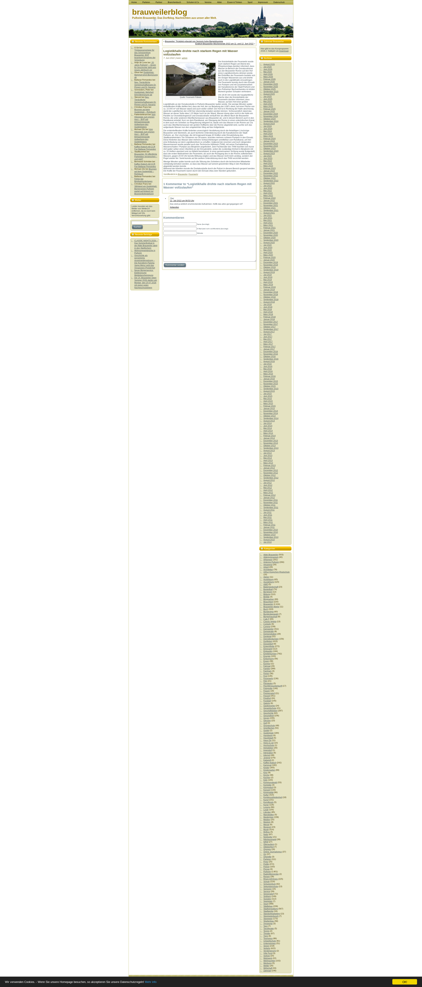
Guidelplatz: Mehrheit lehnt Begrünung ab (146, 75)
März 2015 (268, 403)
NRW (265, 842)
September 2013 (270, 448)
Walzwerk (267, 958)
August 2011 (269, 510)
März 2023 (268, 166)
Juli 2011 (267, 512)
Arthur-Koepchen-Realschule (276, 572)
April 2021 (268, 223)
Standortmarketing (271, 914)
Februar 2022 (269, 198)
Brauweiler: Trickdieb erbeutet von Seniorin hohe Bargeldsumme (194, 41)
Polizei (266, 867)
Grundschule (269, 725)
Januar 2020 (269, 260)
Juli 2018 (267, 304)
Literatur (267, 812)
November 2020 (270, 235)
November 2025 (270, 86)
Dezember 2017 (270, 322)
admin (184, 58)
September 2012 (270, 478)
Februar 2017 (269, 346)
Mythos (266, 832)
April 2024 (268, 134)
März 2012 (268, 493)
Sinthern (267, 896)
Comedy (267, 624)
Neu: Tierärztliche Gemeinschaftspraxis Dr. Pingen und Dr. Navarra (145, 84)
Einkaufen (267, 651)
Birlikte (266, 597)
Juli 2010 (267, 542)
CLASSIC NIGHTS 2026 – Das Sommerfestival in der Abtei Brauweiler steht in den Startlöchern (146, 244)
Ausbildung (268, 579)
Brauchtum (268, 602)
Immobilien (268, 748)
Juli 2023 (267, 156)
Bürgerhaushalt (270, 616)
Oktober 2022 (269, 178)
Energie (267, 656)
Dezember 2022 (270, 173)
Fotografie (267, 688)
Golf (265, 723)
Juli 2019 (267, 275)
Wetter (266, 966)
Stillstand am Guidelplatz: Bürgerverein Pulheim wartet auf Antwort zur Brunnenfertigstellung (145, 190)
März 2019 (268, 285)
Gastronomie (269, 706)
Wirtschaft (267, 968)
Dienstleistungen (271, 639)
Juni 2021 (267, 218)
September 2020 (270, 240)
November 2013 (270, 443)
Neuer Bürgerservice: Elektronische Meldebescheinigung (143, 272)
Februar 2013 (269, 465)
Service (266, 891)
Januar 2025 (269, 111)
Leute (266, 810)
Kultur (266, 795)
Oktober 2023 (269, 148)
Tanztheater (268, 928)
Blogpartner (268, 599)
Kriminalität (268, 792)
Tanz (265, 926)
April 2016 (268, 371)
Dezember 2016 (270, 351)
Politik (266, 864)
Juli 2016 (267, 364)
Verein (266, 946)
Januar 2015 (269, 408)
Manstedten (268, 815)
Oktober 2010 (269, 535)
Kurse (266, 805)
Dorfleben (267, 641)
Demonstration (270, 634)
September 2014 (270, 418)
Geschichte (268, 713)
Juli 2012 (267, 483)
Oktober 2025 (269, 89)
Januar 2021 (269, 230)
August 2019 (269, 272)
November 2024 (270, 116)
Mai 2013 (267, 458)
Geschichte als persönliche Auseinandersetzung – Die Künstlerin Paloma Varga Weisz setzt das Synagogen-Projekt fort (144, 261)
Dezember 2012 (270, 470)
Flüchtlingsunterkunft (272, 686)
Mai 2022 (267, 190)
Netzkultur (267, 837)
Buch (265, 609)
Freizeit (266, 696)
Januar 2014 (269, 438)
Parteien (267, 859)
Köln (265, 780)
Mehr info (150, 982)
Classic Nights (269, 621)
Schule (266, 881)
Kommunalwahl (270, 782)
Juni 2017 (267, 337)
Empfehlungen (270, 654)
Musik (266, 829)
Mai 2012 (267, 488)
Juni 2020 (267, 247)
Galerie (266, 703)
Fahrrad (267, 666)
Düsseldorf (268, 644)
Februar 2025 (269, 109)
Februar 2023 (269, 168)
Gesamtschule (269, 708)
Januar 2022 (269, 200)
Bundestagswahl (270, 614)
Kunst (266, 800)
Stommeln (267, 919)
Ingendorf (267, 750)
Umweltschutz (269, 941)
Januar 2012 (269, 497)
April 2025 (268, 104)
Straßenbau (268, 921)
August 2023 (269, 153)
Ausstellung (268, 582)
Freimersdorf (269, 693)
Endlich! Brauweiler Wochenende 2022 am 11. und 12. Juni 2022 (224, 44)
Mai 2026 (267, 72)
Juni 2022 (267, 188)
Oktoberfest (268, 847)
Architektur (268, 569)
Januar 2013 (269, 468)
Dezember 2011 (270, 500)
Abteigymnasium (270, 557)
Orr (264, 854)
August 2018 (269, 302)
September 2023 (270, 151)
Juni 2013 (267, 455)
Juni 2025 (267, 99)
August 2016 (269, 361)
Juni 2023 (267, 158)
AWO (265, 584)
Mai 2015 (267, 398)
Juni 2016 (267, 366)
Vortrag (266, 956)
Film (265, 681)
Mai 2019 (267, 280)
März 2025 (268, 106)
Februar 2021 (269, 228)
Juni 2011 (267, 515)
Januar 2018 (269, 319)
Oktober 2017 (269, 327)
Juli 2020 (267, 245)
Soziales (267, 899)
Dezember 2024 (270, 114)
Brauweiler (182, 174)
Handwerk (268, 735)
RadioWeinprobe (271, 874)
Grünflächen (268, 728)
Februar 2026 (269, 79)
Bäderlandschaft (270, 587)
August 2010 (269, 540)
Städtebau (268, 906)
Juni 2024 (267, 129)
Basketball (268, 589)
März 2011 (268, 522)
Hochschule (268, 745)
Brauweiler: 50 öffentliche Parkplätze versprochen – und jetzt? (145, 156)
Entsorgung (268, 659)
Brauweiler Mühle (271, 607)
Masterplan (268, 817)
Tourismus (268, 938)
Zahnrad (267, 971)
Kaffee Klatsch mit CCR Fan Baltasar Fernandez (145, 148)
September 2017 (270, 329)
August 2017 (269, 332)
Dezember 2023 (270, 143)
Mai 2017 (267, 339)
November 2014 (270, 413)
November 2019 (270, 265)
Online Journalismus (272, 852)
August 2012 (269, 480)
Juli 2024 (267, 126)
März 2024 (268, 136)
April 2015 (268, 401)
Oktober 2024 (269, 119)
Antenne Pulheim (271, 562)
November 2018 (270, 294)
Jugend (266, 758)
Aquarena (267, 564)
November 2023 (270, 146)
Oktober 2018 (269, 297)
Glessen (267, 720)
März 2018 (268, 314)
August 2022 (269, 183)
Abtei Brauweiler (270, 555)
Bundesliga (268, 612)
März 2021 (268, 225)
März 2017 (268, 344)
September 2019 (270, 270)
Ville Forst (267, 953)
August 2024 (269, 124)
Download (283, 51)
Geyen (266, 718)
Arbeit (266, 567)
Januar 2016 (269, 379)
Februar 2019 (269, 287)
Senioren (267, 889)
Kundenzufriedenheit (272, 797)
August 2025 (269, 94)
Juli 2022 (267, 186)
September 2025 (270, 91)
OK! (404, 982)
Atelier (266, 577)
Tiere (265, 936)
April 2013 (268, 460)
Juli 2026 (267, 67)
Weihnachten (269, 961)
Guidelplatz (268, 733)
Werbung (267, 963)
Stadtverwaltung (270, 909)
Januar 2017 (269, 349)
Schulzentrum (269, 884)
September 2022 (270, 181)
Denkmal (267, 636)
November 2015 (270, 384)
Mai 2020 (267, 250)
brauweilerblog (159, 12)
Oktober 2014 (269, 416)
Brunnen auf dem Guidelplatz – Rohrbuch (145, 110)
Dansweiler (268, 629)
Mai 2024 (267, 131)
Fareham (267, 671)
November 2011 (270, 502)
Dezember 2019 (270, 262)
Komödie (267, 785)
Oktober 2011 (269, 505)
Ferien (266, 673)
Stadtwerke (268, 911)
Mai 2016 (267, 369)
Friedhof (267, 698)
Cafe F (266, 619)
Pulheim (267, 871)
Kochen (266, 777)
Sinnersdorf (268, 894)
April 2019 (268, 282)
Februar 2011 (269, 525)
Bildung (266, 594)
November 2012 (270, 473)
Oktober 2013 (269, 445)
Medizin (267, 822)
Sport (265, 904)
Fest (265, 676)
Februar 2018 (269, 317)
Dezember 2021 (270, 203)
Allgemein (267, 560)
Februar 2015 (269, 406)
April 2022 (268, 193)
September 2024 (270, 121)
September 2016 (270, 359)
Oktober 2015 (269, 386)
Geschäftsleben (270, 711)
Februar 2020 (269, 257)
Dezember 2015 (270, 381)
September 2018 (270, 299)
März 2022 (268, 195)
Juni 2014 (267, 426)
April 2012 (268, 490)
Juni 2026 (267, 69)
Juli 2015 (267, 393)
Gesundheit (268, 716)
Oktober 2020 (269, 238)
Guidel (266, 730)
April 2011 (267, 520)
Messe (266, 824)
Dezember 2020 (270, 233)
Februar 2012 (269, 495)
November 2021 (270, 205)
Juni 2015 (267, 396)
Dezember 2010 (270, 530)
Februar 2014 (269, 436)
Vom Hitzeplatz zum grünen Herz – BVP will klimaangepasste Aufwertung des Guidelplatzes (144, 120)
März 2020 (268, 255)
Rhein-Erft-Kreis (270, 879)
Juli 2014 (267, 423)
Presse (266, 869)
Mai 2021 (267, 220)
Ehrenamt (267, 649)
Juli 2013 (267, 453)
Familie (266, 668)
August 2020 (269, 242)
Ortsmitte (267, 857)
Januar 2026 (269, 82)
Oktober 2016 (269, 356)
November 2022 (270, 176)
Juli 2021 (267, 215)
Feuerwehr (193, 174)
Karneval (267, 765)
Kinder (266, 767)
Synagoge (268, 923)
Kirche (266, 775)
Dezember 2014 (270, 411)
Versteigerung (269, 951)
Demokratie (268, 631)
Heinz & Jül (268, 743)
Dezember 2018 (270, 292)
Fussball (267, 701)
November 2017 (270, 324)
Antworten (174, 207)
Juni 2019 (267, 277)
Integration (268, 753)
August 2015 (269, 391)
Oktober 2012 (269, 475)
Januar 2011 (269, 527)
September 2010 (270, 537)
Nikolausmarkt (269, 839)
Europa (266, 664)
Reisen (266, 876)
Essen (266, 661)
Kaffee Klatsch (269, 763)
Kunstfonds (268, 802)
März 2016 (268, 374)
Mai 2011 (267, 517)
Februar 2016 (269, 376)
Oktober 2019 (269, 267)
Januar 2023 (269, 171)
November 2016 (270, 354)
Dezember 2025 (270, 84)
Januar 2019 (269, 290)
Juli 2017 (267, 334)
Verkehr (266, 948)
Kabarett (267, 760)
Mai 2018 (267, 309)
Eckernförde (268, 646)
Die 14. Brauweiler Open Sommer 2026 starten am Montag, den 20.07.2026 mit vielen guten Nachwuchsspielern (145, 283)
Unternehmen (269, 943)
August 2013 (269, 450)
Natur (265, 834)
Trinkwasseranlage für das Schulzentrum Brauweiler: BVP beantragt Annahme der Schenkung (144, 55)
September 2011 (270, 507)
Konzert (266, 790)
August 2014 (269, 421)
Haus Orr (267, 740)
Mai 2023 (267, 161)
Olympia (267, 849)
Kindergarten (269, 770)
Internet (266, 755)
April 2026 (268, 74)
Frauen (266, 691)
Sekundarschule (270, 886)
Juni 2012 (267, 485)
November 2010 (270, 532)
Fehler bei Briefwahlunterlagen (143, 180)
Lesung (266, 807)
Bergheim (267, 592)
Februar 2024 (269, 138)
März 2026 (268, 77)
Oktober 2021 (269, 208)
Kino (265, 772)
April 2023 (268, 163)
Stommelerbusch (271, 916)
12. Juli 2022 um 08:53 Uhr (182, 201)
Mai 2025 (267, 101)
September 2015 (270, 389)
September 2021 (270, 210)
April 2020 (268, 252)
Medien (266, 819)
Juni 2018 (267, 307)
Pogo (265, 862)
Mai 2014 (267, 428)
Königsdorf (268, 787)
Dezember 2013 (270, 441)
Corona (266, 626)
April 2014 (268, 431)
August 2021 (269, 213)
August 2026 (269, 64)
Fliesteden (268, 683)
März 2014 (268, 433)
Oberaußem (268, 844)
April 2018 (268, 312)
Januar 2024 (269, 141)
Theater (266, 933)
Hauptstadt (268, 738)
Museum (267, 827)
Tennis (266, 931)
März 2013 (268, 463)
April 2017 (268, 341)
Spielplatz (267, 901)
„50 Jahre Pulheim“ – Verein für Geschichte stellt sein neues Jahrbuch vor (145, 66)
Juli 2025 (267, 96)
